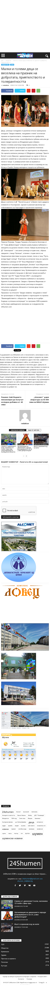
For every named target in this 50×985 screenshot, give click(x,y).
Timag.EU (41, 982)
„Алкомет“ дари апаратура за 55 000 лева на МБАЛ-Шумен (39, 399)
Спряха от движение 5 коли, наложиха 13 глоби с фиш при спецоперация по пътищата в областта (8, 449)
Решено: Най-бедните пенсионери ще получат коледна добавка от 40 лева (12, 401)
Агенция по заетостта (8, 815)
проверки (31, 829)
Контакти (21, 979)
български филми (7, 822)
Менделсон (5, 818)
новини (5, 829)
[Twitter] (20, 885)
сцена (4, 833)
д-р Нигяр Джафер (20, 822)
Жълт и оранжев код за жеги (40, 447)
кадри (4, 826)
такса (10, 833)
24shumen (8, 811)
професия (40, 829)
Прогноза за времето (41, 444)
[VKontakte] (30, 885)
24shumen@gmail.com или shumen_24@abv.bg (30, 879)
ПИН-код (14, 818)
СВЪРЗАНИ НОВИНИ (17, 430)
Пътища (4, 444)
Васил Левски (21, 815)
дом (2, 60)
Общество (8, 60)
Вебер (30, 815)
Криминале (5, 951)
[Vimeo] (25, 885)
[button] (46, 55)
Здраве (3, 955)
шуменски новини (12, 838)
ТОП (12, 64)
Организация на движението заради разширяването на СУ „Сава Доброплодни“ (24, 448)
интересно (40, 822)
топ (22, 833)
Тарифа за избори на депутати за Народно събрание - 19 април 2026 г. (25, 976)
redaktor (6, 85)
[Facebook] (15, 885)
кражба (10, 826)
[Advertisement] (25, 26)
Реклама (29, 979)
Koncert (18, 812)
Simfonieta (34, 812)
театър (16, 833)
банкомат (37, 818)
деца (31, 822)
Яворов (30, 818)
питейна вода (22, 829)
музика (23, 826)
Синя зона (22, 818)
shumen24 (26, 812)
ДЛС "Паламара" (39, 815)
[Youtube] (34, 885)
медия (17, 826)
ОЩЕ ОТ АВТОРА (33, 430)
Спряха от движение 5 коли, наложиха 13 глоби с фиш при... (31, 902)
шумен (37, 833)
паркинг (13, 829)
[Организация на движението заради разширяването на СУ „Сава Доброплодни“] (25, 439)
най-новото (31, 826)
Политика (4, 962)
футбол (27, 833)
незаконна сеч (41, 826)
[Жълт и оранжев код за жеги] (41, 439)
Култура (4, 965)
